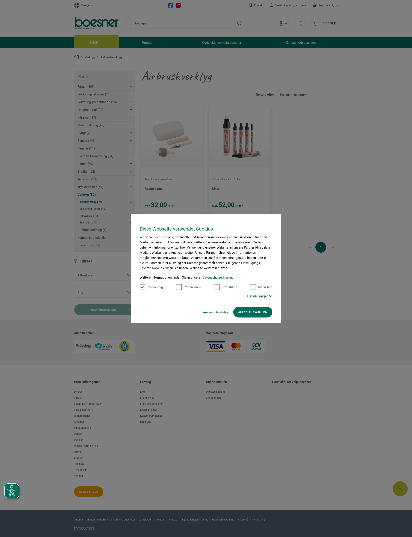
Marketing (265, 287)
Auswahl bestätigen (217, 312)
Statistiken (229, 287)
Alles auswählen (252, 312)
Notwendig (155, 287)
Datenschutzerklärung (217, 277)
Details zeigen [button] (258, 296)
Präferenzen (192, 287)
